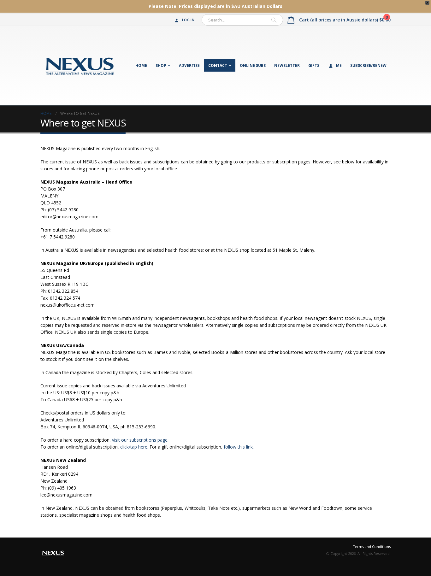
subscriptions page (148, 440)
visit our (120, 440)
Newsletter (287, 65)
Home (141, 65)
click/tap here (133, 447)
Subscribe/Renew (368, 65)
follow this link (238, 447)
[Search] (274, 20)
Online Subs (253, 65)
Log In (188, 19)
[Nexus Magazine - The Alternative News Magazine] (79, 65)
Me (339, 65)
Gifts (313, 65)
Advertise (189, 65)
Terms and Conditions (372, 546)
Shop (161, 65)
